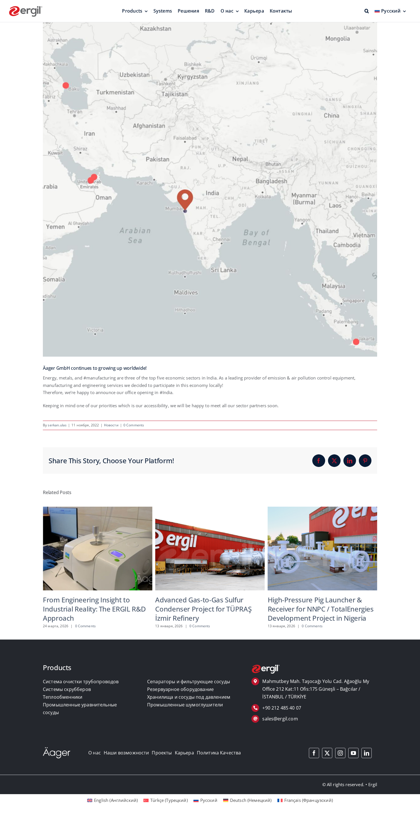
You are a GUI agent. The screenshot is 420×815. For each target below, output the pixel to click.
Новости (111, 425)
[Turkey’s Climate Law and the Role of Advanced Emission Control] (322, 509)
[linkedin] (366, 753)
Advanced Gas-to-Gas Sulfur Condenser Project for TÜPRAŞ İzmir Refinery (91, 609)
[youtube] (353, 753)
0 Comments (133, 425)
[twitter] (327, 753)
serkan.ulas (57, 425)
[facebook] (314, 753)
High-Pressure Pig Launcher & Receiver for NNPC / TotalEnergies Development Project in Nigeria (208, 609)
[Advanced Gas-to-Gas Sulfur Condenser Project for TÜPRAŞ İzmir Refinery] (97, 509)
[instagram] (340, 753)
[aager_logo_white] (56, 749)
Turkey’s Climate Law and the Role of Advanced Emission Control (321, 604)
